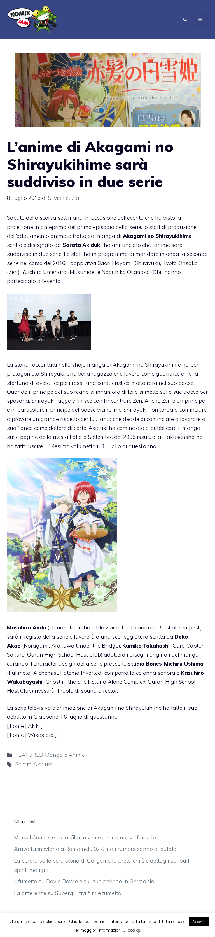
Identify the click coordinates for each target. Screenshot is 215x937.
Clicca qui (132, 930)
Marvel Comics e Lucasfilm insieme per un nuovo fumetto (85, 837)
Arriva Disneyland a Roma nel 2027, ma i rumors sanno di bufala (95, 848)
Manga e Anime (65, 754)
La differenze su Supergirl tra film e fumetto (67, 893)
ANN (34, 726)
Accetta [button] (199, 921)
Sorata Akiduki (33, 764)
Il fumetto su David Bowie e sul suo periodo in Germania (84, 881)
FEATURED (29, 754)
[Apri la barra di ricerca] (185, 19)
